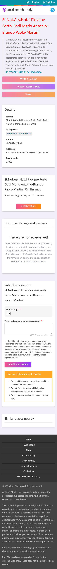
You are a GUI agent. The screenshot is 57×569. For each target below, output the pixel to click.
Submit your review (17, 364)
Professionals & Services (19, 134)
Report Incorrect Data (28, 87)
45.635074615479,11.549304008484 (23, 72)
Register (36, 2)
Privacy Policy (28, 455)
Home (28, 440)
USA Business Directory (28, 476)
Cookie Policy (28, 461)
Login (27, 2)
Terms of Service (28, 466)
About (28, 450)
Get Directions (28, 206)
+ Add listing (28, 445)
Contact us (28, 471)
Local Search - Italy (19, 10)
